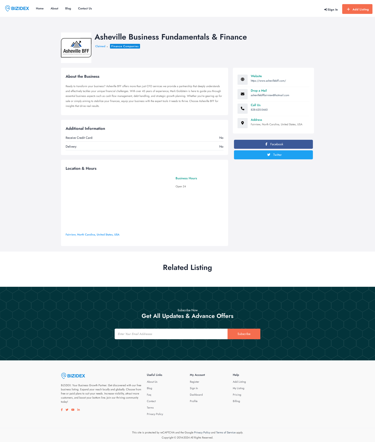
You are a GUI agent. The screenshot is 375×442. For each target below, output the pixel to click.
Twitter (277, 154)
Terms (150, 408)
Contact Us (85, 8)
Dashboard (196, 395)
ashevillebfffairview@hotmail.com (270, 95)
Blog (68, 8)
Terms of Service (226, 432)
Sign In (194, 388)
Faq (149, 395)
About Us (152, 382)
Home (40, 8)
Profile (193, 401)
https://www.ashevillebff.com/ (268, 81)
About (54, 8)
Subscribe (244, 334)
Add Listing (361, 9)
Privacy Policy (155, 414)
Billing (236, 401)
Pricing (237, 395)
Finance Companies (125, 46)
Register (194, 382)
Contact (151, 401)
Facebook (276, 144)
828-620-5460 (259, 110)
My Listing (238, 388)
